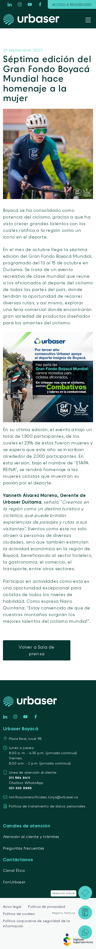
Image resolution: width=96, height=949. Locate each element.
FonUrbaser (14, 881)
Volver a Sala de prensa (36, 650)
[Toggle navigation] (88, 20)
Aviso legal (12, 906)
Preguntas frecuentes (23, 848)
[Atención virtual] (85, 893)
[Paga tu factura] (85, 912)
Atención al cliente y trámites (31, 836)
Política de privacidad (46, 906)
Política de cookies (19, 914)
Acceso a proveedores (72, 5)
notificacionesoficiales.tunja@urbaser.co (43, 797)
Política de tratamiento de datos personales (47, 806)
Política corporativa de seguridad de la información (36, 923)
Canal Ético (14, 870)
